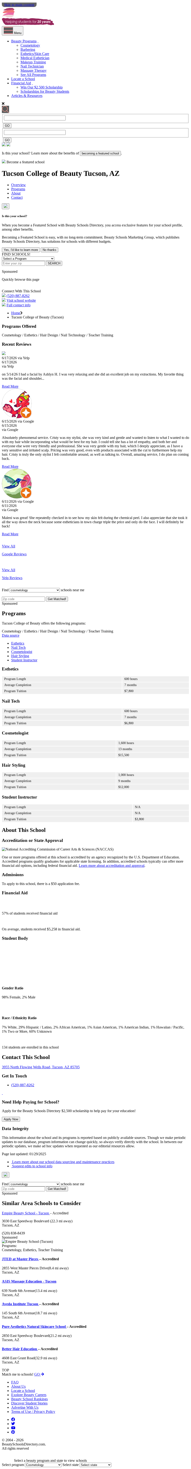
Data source (10, 635)
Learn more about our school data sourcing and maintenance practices (62, 1162)
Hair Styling (20, 656)
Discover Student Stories (29, 1403)
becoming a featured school (100, 153)
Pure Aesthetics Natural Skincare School (34, 1327)
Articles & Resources (26, 96)
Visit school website (21, 300)
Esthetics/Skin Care (34, 54)
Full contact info (19, 305)
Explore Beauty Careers (28, 1395)
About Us (18, 1386)
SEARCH (54, 263)
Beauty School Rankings (29, 1399)
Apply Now (11, 1119)
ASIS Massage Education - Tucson (29, 1281)
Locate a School (23, 79)
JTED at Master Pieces (20, 1259)
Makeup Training (33, 62)
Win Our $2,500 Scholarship (41, 87)
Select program (13, 1465)
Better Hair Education (20, 1349)
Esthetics (17, 643)
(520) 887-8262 (18, 296)
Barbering (27, 49)
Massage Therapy (33, 70)
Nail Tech (18, 647)
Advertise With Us (24, 1407)
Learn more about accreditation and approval (111, 866)
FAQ (15, 1382)
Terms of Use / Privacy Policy (33, 1412)
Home (15, 313)
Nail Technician (32, 66)
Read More (10, 386)
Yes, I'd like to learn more (21, 250)
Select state (70, 1465)
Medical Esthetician (34, 58)
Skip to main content (19, 5)
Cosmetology (30, 45)
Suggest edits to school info (31, 1166)
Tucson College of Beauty (43, 173)
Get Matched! (57, 599)
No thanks (49, 250)
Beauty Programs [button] (24, 41)
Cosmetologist (21, 652)
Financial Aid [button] (21, 83)
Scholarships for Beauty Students (44, 91)
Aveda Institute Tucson (20, 1304)
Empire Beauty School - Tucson (26, 1213)
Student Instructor (24, 660)
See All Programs (33, 75)
